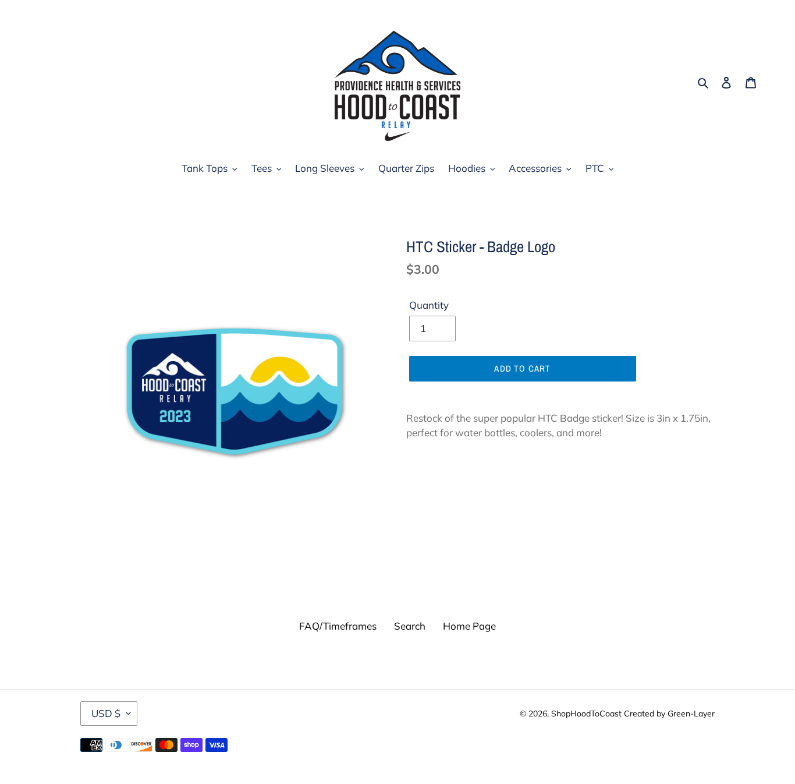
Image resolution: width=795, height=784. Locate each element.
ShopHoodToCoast (586, 713)
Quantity (429, 305)
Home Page (469, 626)
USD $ (105, 713)
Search (409, 626)
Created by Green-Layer (669, 713)
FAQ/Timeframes (338, 626)
